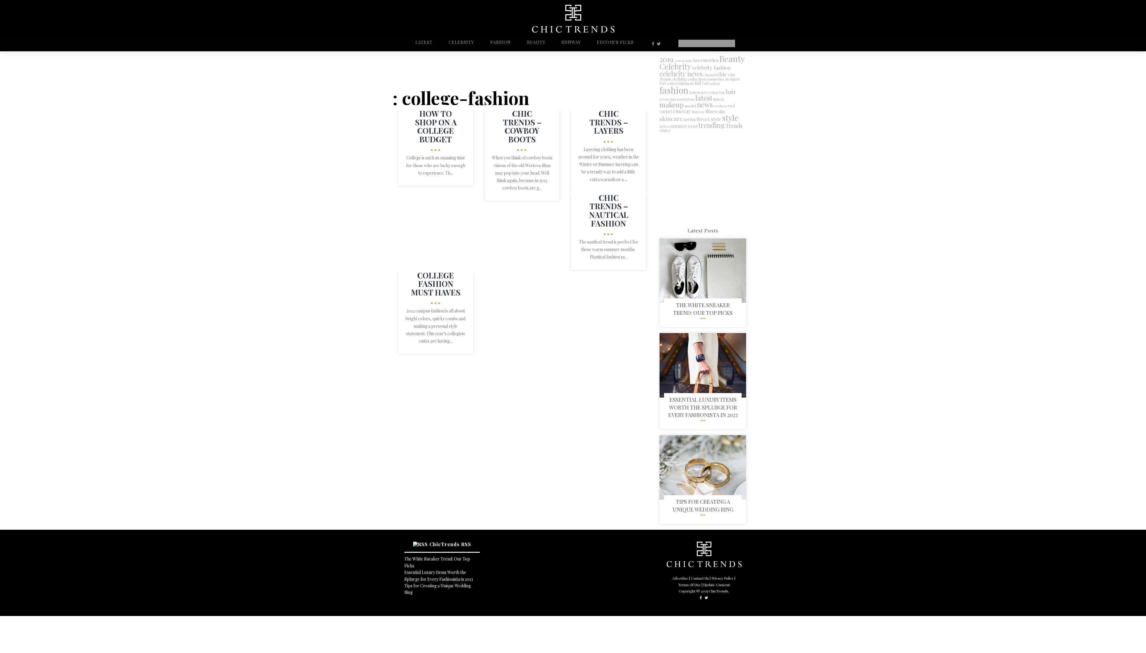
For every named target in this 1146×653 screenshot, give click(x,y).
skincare (671, 118)
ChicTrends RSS (450, 544)
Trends (734, 125)
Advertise (680, 578)
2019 (667, 59)
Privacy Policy (722, 578)
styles (664, 126)
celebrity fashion (711, 67)
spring (689, 119)
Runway (571, 42)
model (690, 105)
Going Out (717, 92)
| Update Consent (716, 584)
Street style (709, 119)
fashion (674, 90)
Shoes (711, 111)
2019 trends (683, 60)
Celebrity (461, 42)
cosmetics (715, 78)
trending (711, 125)
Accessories (705, 60)
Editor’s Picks (615, 42)
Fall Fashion (711, 83)
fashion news (698, 92)
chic (722, 74)
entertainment (680, 83)
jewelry (665, 99)
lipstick (718, 99)
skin (721, 111)
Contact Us (700, 578)
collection (697, 78)
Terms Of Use (689, 584)
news (705, 104)
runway (682, 110)
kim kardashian (682, 99)
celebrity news (681, 73)
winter (665, 130)
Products (720, 106)
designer (732, 79)
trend (692, 126)
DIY (663, 83)
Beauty (536, 42)
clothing (679, 78)
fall (698, 83)
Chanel (709, 74)
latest (703, 97)
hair (731, 91)
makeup (672, 104)
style (730, 117)
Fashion (500, 42)
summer (678, 126)
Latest (423, 42)
